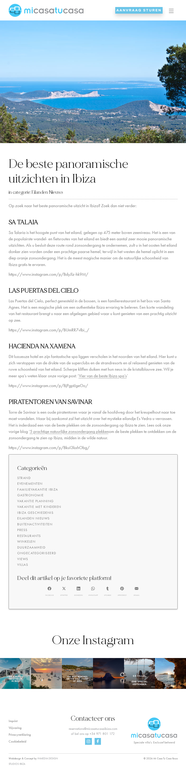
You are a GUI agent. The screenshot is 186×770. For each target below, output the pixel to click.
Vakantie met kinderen (39, 506)
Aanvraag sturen (139, 10)
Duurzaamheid (31, 547)
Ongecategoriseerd (36, 553)
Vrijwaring (15, 727)
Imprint (13, 721)
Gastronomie (30, 495)
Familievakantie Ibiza (37, 489)
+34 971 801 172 (102, 733)
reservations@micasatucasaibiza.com (93, 728)
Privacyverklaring (20, 734)
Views (22, 559)
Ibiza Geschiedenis (35, 512)
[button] (49, 592)
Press (22, 530)
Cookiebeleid (17, 741)
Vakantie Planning (35, 501)
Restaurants (29, 536)
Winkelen (26, 541)
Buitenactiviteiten (34, 524)
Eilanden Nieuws (47, 192)
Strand (24, 478)
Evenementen (30, 483)
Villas (22, 564)
